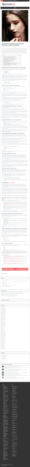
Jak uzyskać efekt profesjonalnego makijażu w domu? (8, 285)
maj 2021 (3, 328)
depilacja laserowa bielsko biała (14, 391)
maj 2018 (3, 345)
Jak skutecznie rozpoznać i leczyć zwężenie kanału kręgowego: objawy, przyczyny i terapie (13, 293)
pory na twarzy (11, 182)
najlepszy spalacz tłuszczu (14, 420)
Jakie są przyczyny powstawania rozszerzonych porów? (9, 57)
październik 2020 (4, 334)
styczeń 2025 (3, 309)
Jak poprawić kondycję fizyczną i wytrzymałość (10, 371)
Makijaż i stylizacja (4, 356)
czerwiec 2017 (4, 348)
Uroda (2, 359)
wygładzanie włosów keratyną (14, 446)
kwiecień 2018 (3, 346)
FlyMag (2, 465)
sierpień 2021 (3, 326)
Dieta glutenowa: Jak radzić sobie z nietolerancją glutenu (12, 366)
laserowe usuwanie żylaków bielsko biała (14, 416)
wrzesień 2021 (4, 325)
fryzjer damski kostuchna (14, 397)
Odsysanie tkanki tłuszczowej (14, 427)
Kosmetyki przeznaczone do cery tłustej (15, 235)
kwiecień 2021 (3, 329)
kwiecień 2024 (3, 315)
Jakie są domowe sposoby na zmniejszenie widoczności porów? (10, 63)
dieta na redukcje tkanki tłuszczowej (14, 393)
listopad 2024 (3, 311)
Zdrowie (3, 360)
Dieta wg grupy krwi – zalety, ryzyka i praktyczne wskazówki (12, 377)
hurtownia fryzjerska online (14, 401)
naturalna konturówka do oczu (14, 422)
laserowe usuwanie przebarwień (14, 412)
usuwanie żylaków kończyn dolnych (14, 444)
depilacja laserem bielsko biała (14, 388)
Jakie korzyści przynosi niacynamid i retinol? (8, 61)
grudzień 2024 (3, 310)
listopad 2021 (3, 323)
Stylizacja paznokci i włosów (5, 358)
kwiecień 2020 (3, 339)
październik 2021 (4, 324)
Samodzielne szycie (4, 284)
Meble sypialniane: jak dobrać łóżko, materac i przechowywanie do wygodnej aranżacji (12, 292)
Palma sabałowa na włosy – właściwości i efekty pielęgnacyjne (12, 0)
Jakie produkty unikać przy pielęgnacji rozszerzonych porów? (9, 64)
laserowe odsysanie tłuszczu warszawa (14, 407)
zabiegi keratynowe (14, 452)
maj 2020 (3, 338)
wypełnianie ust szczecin (14, 448)
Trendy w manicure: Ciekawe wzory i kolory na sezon (5, 449)
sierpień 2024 (3, 313)
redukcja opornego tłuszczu (14, 434)
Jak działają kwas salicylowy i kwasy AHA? (8, 60)
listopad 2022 (3, 318)
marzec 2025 (3, 308)
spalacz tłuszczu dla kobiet (14, 440)
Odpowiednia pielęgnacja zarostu (6, 286)
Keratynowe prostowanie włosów (14, 405)
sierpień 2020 (3, 336)
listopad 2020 (3, 333)
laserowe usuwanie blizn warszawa (14, 409)
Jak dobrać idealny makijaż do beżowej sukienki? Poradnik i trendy (13, 374)
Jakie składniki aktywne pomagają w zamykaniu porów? (9, 59)
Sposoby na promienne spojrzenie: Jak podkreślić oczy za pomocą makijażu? (5, 416)
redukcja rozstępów (14, 436)
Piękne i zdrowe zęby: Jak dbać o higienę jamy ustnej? (5, 441)
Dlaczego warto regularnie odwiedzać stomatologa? (8, 294)
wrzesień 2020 (4, 335)
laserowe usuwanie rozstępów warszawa (15, 414)
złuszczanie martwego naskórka (7, 204)
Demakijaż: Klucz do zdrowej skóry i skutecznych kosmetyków (11, 260)
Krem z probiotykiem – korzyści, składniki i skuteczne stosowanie (11, 258)
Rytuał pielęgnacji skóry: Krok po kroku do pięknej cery (5, 413)
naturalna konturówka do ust (14, 425)
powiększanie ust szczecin (14, 429)
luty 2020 (3, 341)
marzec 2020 (3, 340)
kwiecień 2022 (3, 319)
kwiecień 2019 (3, 343)
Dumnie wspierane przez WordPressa (6, 464)
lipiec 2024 (3, 314)
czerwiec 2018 (4, 344)
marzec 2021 (3, 330)
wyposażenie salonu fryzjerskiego (14, 451)
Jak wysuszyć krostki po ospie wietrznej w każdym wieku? (5, 400)
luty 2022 (3, 321)
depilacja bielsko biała (15, 386)
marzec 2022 (3, 320)
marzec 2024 (3, 316)
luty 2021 (3, 331)
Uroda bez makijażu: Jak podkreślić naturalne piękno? (5, 407)
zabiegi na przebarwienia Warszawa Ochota (14, 455)
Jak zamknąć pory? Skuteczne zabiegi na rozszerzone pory (9, 56)
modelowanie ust (14, 418)
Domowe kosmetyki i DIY (5, 355)
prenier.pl (8, 46)
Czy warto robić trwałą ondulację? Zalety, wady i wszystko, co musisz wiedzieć (5, 388)
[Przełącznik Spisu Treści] (19, 55)
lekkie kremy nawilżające (7, 192)
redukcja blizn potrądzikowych (14, 432)
